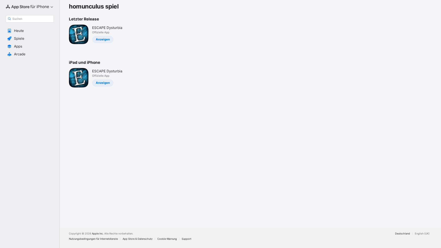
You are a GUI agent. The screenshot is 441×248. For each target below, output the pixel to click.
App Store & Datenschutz (138, 239)
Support (186, 239)
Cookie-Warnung (167, 239)
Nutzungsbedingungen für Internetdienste (93, 239)
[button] (30, 30)
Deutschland (402, 233)
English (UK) (422, 233)
